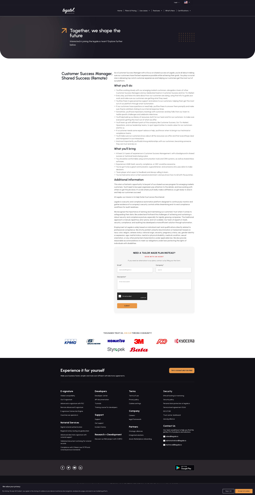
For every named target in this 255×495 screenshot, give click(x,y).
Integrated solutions (136, 435)
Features (156, 11)
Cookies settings (135, 403)
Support (98, 419)
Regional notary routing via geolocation (75, 431)
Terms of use (134, 396)
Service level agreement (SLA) (174, 407)
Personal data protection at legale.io (176, 403)
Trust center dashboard (172, 415)
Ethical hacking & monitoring (173, 396)
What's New (170, 11)
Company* (160, 265)
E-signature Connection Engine (72, 411)
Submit (127, 306)
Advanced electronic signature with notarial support (74, 436)
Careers (132, 415)
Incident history (100, 427)
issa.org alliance (169, 419)
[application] (178, 2)
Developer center (101, 396)
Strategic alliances (136, 431)
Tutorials (98, 403)
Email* (119, 265)
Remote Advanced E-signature (72, 407)
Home (119, 11)
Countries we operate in (69, 415)
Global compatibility (68, 396)
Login (176, 2)
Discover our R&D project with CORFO (108, 439)
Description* (121, 277)
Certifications (183, 11)
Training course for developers (106, 407)
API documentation (102, 399)
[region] (127, 489)
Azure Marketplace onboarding (140, 439)
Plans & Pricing (130, 11)
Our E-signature (66, 399)
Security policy (168, 399)
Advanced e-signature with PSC (72, 403)
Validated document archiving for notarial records (76, 442)
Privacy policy (134, 399)
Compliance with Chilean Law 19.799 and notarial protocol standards (75, 448)
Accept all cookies (244, 491)
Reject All (228, 491)
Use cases (143, 11)
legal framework (135, 419)
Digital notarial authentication (71, 427)
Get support (99, 423)
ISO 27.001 (167, 411)
